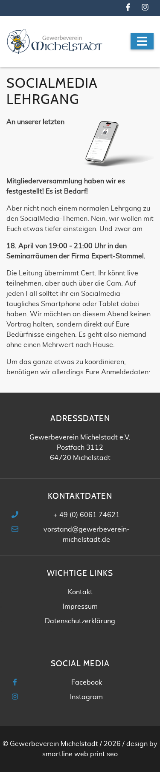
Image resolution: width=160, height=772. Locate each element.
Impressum (80, 606)
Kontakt (80, 592)
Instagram (86, 697)
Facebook (86, 682)
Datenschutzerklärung (80, 621)
